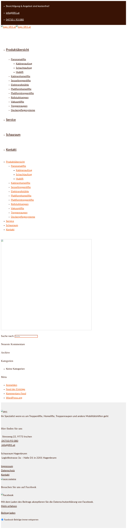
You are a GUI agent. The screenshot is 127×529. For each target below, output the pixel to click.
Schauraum (12, 225)
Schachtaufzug (24, 174)
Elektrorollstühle (20, 191)
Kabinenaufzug (24, 170)
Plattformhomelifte (21, 195)
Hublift (19, 179)
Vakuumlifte (17, 208)
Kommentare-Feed (16, 393)
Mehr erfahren (9, 506)
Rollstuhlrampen (20, 204)
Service (10, 221)
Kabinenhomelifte (20, 183)
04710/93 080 (9, 441)
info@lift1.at (8, 445)
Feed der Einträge (15, 389)
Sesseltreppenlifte (21, 187)
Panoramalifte (18, 166)
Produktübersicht (15, 162)
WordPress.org (14, 398)
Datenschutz (8, 470)
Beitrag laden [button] (8, 513)
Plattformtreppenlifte (22, 200)
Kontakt (10, 229)
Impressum (7, 466)
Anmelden (11, 385)
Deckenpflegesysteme (23, 217)
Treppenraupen (19, 212)
